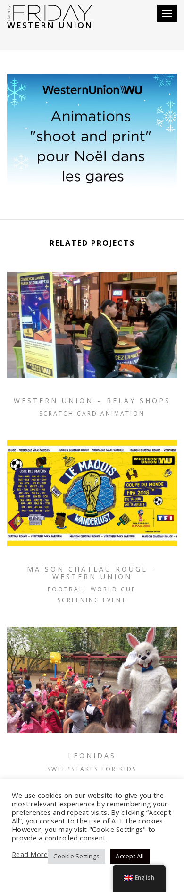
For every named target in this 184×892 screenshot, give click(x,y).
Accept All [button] (130, 856)
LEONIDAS (92, 755)
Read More (30, 854)
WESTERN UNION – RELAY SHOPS (92, 400)
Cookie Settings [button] (76, 856)
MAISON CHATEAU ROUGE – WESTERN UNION (92, 572)
